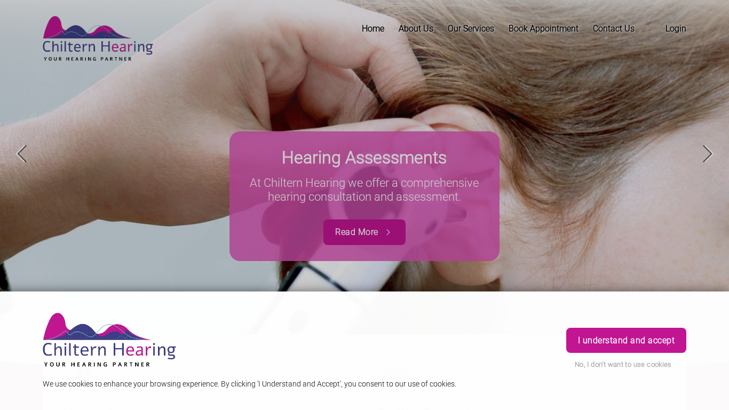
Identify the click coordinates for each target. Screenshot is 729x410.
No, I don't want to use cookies (623, 364)
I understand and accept (626, 340)
